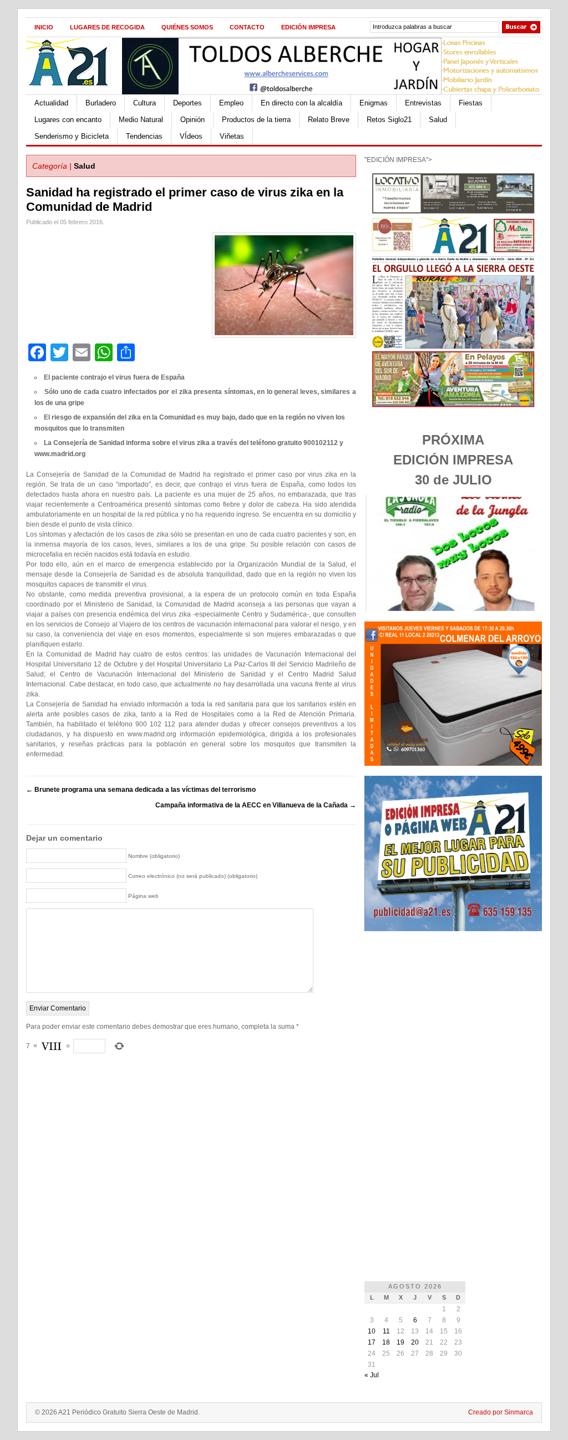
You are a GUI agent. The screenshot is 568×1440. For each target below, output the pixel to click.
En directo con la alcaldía (301, 103)
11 (386, 1331)
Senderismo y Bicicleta (71, 136)
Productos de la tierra (256, 119)
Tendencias (144, 136)
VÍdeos (191, 136)
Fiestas (471, 103)
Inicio (43, 27)
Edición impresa (308, 27)
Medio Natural (141, 119)
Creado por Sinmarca (500, 1412)
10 (372, 1331)
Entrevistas (423, 103)
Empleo (231, 103)
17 (372, 1342)
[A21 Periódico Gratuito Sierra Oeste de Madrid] (73, 92)
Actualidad (51, 103)
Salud (438, 119)
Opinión (192, 119)
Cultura (144, 103)
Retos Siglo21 (389, 119)
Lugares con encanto (68, 119)
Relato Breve (328, 119)
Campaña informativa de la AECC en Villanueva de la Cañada (255, 805)
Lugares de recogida (107, 27)
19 (400, 1342)
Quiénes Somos (187, 27)
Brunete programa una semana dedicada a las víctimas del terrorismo (141, 790)
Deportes (187, 103)
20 (415, 1342)
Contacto (247, 27)
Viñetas (232, 136)
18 (386, 1342)
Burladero (100, 103)
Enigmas (373, 103)
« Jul (371, 1375)
